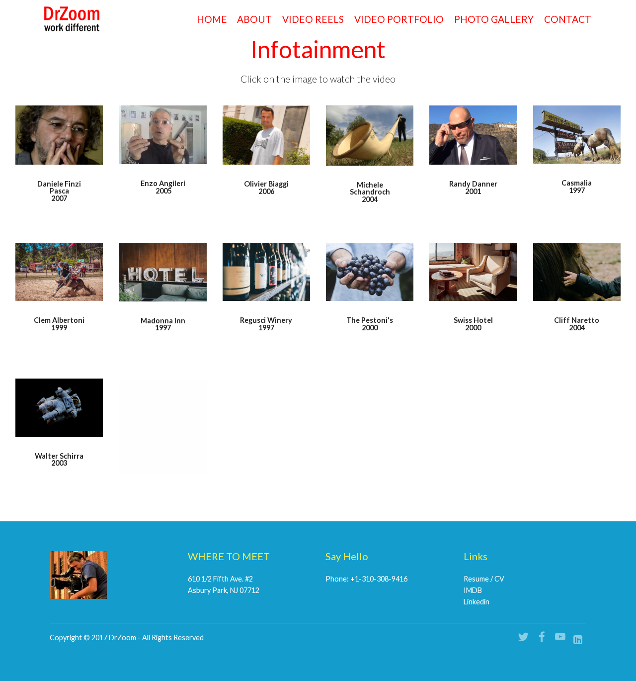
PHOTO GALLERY (494, 19)
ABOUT (254, 19)
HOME (212, 19)
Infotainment (318, 49)
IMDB (473, 590)
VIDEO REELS (313, 19)
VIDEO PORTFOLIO (399, 19)
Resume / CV (484, 579)
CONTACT (567, 19)
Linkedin (476, 601)
